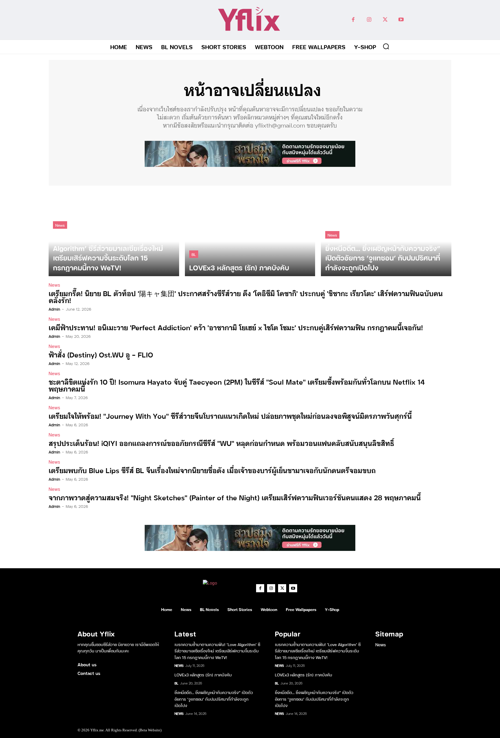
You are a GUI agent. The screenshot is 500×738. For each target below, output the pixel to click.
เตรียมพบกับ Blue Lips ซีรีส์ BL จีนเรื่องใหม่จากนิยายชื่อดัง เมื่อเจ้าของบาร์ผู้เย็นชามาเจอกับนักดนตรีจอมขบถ (212, 470)
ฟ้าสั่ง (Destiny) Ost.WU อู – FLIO (101, 354)
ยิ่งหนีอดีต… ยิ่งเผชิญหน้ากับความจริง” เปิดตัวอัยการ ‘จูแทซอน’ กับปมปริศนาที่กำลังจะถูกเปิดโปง (213, 698)
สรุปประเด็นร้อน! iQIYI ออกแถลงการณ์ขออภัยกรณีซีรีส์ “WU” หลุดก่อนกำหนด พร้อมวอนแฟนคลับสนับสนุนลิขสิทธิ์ (221, 443)
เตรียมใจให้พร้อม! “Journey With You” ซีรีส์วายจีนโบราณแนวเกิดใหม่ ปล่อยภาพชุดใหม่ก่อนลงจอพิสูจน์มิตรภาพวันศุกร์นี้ (230, 415)
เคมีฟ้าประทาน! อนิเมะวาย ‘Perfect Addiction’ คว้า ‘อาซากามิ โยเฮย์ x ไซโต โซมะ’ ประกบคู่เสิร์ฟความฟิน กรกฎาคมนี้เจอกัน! (236, 327)
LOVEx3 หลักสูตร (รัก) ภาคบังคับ (203, 674)
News (60, 224)
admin (54, 309)
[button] (386, 46)
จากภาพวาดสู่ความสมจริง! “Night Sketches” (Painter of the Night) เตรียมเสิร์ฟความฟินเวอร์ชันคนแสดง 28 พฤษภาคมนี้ (235, 497)
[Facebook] (353, 19)
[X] (384, 19)
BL (194, 254)
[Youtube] (400, 19)
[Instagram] (369, 19)
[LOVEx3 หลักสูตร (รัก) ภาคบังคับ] (250, 233)
